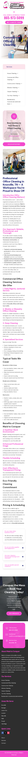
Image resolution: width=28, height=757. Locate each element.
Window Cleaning (12, 87)
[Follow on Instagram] (8, 733)
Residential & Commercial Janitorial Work (13, 102)
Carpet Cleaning (12, 91)
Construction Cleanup (13, 83)
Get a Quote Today (14, 22)
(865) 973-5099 (14, 136)
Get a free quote (14, 613)
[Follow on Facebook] (2, 733)
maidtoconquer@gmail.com (17, 636)
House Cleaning (11, 73)
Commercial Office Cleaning (12, 79)
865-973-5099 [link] (13, 630)
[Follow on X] (5, 733)
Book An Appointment (14, 144)
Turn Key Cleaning (12, 95)
